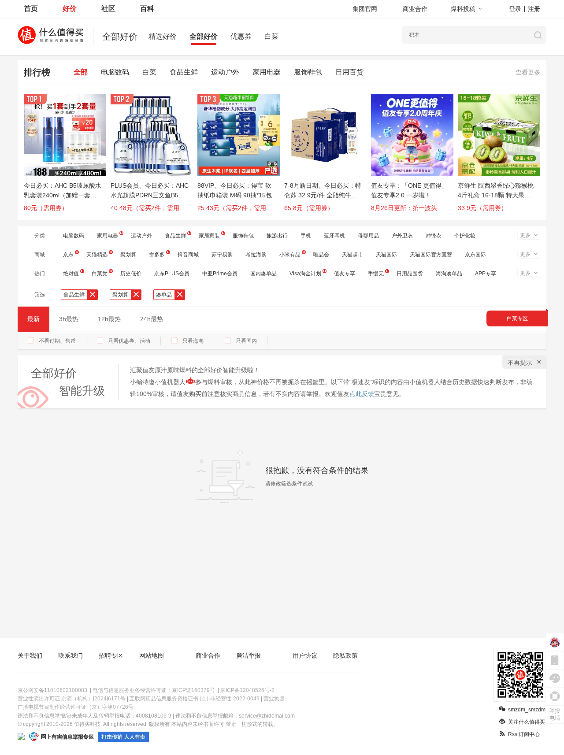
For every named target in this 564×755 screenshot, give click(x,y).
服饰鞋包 (308, 72)
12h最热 (109, 318)
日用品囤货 (410, 273)
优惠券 (241, 36)
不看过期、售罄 (57, 341)
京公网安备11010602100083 (52, 690)
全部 (81, 72)
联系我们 (70, 655)
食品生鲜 (184, 72)
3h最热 (68, 318)
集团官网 (364, 8)
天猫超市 (352, 255)
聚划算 (128, 255)
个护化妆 (464, 236)
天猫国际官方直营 (431, 255)
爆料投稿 (463, 8)
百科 (147, 8)
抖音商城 (188, 255)
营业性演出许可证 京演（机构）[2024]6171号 (72, 699)
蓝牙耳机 (334, 236)
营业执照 (274, 699)
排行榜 (37, 72)
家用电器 (266, 72)
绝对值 (71, 273)
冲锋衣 (434, 236)
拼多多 (157, 255)
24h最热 (151, 318)
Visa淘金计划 (305, 273)
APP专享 (485, 273)
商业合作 (415, 8)
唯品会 (321, 255)
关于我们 (30, 655)
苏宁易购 (222, 255)
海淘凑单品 (449, 273)
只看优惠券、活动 (129, 341)
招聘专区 (111, 655)
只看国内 (246, 341)
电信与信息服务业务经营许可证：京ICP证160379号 (154, 690)
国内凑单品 (263, 273)
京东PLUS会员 (171, 273)
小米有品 (290, 255)
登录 (515, 8)
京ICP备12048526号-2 (247, 690)
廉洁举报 (248, 655)
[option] (67, 157)
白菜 (271, 36)
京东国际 (475, 255)
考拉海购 (256, 255)
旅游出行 (277, 236)
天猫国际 (386, 255)
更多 (525, 235)
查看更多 (528, 72)
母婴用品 (368, 236)
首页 (31, 8)
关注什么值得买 (526, 722)
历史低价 (130, 273)
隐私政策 (345, 655)
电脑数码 (115, 72)
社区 (108, 8)
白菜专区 (517, 318)
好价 (70, 8)
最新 (33, 318)
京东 (68, 255)
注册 (534, 8)
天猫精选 (97, 255)
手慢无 (376, 273)
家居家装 (209, 236)
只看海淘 (193, 341)
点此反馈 (361, 393)
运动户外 (225, 72)
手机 (306, 236)
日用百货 (349, 72)
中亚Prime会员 (219, 273)
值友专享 (344, 273)
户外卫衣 (402, 236)
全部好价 (203, 36)
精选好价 (162, 36)
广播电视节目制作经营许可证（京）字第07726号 (76, 707)
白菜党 (100, 273)
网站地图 (151, 655)
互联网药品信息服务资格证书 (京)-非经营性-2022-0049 (195, 699)
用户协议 (305, 655)
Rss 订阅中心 (524, 734)
